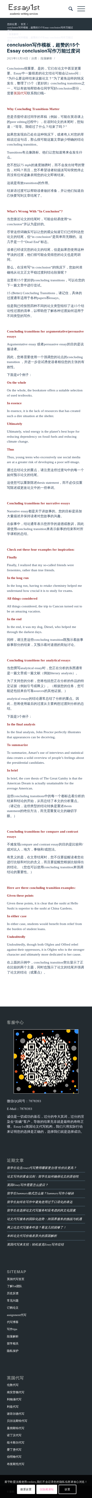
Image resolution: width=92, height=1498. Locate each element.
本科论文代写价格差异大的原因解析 (32, 1236)
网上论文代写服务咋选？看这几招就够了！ (36, 1227)
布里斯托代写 (15, 1464)
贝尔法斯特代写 (17, 1420)
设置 (67, 1489)
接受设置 (25, 1489)
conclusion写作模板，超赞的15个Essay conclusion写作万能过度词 (43, 47)
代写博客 (13, 1322)
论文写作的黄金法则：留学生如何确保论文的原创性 (43, 1176)
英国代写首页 (15, 1279)
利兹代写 (13, 1406)
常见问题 (13, 1300)
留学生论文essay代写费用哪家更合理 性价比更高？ (42, 1168)
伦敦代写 (13, 1385)
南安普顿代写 (15, 1392)
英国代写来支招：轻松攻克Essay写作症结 (35, 1244)
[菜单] (79, 9)
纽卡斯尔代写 (15, 1442)
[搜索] (68, 9)
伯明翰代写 (14, 1456)
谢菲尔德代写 (15, 1413)
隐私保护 (13, 1350)
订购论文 (13, 1307)
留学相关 (13, 1343)
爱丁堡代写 (14, 1449)
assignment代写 (16, 1315)
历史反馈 (13, 1293)
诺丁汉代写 (14, 1435)
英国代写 (20, 93)
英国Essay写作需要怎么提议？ (27, 1185)
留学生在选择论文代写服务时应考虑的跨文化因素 (41, 1210)
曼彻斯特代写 (15, 1428)
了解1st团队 (14, 1286)
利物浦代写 (14, 1399)
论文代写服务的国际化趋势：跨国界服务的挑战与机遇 (44, 1219)
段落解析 (46, 58)
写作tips (12, 1329)
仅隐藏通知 (47, 1489)
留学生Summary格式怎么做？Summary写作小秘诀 (40, 1193)
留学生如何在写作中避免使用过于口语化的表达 (40, 1202)
